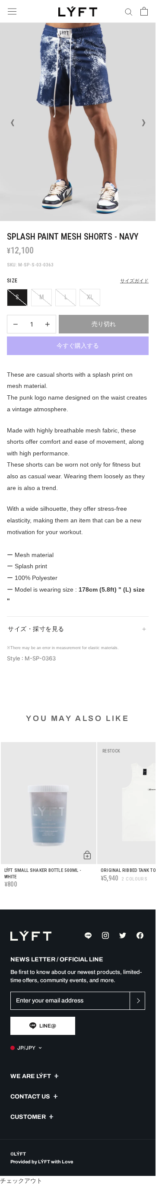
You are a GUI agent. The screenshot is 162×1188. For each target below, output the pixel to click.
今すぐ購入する (78, 345)
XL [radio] (90, 297)
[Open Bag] (144, 11)
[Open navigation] (12, 11)
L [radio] (65, 297)
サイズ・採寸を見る (36, 628)
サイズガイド (134, 281)
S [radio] (17, 297)
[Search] (129, 11)
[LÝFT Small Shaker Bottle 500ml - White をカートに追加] (87, 855)
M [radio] (41, 297)
